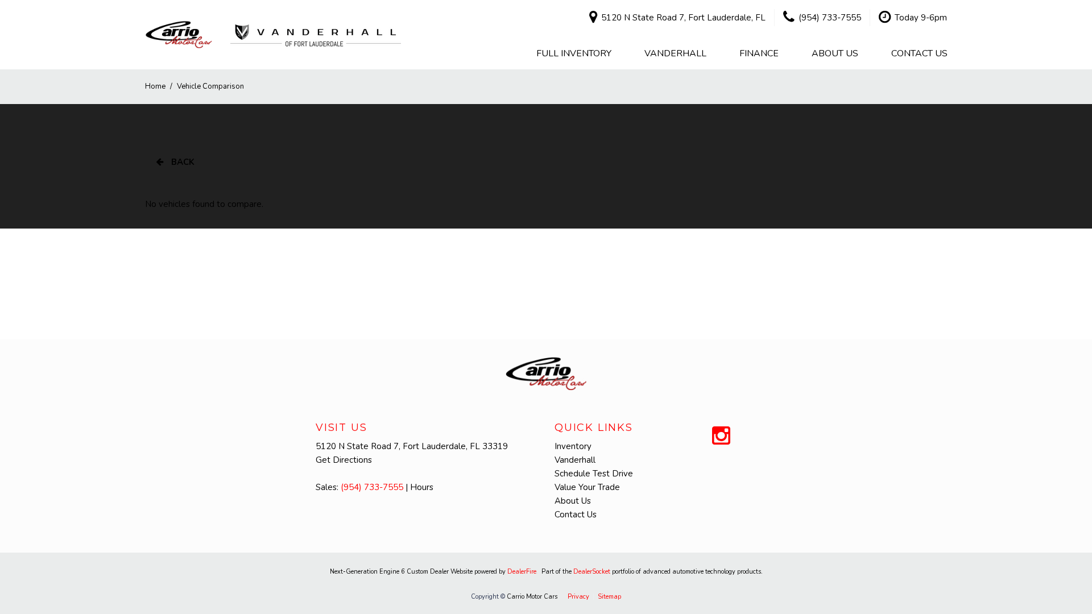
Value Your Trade (587, 487)
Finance (759, 53)
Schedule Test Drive (594, 473)
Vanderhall (675, 53)
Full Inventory (573, 53)
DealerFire (521, 571)
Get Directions (344, 460)
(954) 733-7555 (372, 487)
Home (156, 86)
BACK (182, 162)
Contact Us (919, 53)
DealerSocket (591, 571)
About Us (835, 53)
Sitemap (609, 596)
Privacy (578, 596)
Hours (421, 487)
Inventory (573, 446)
